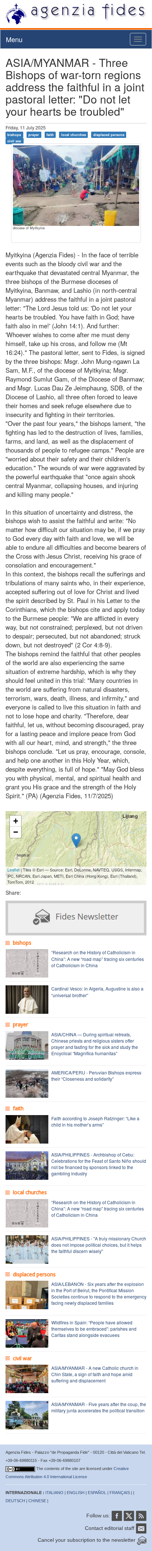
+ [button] (15, 821)
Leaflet (13, 870)
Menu (14, 39)
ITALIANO (54, 1492)
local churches (73, 134)
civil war (14, 141)
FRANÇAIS (120, 1492)
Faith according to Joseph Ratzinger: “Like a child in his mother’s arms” (95, 1121)
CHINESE (37, 1500)
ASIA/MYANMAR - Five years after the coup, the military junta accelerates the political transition (98, 1407)
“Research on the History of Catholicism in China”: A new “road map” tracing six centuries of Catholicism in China (97, 958)
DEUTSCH (15, 1500)
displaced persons (108, 134)
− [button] (15, 832)
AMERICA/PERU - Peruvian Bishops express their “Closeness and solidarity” (96, 1075)
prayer (33, 134)
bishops (14, 134)
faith (50, 134)
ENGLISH (75, 1492)
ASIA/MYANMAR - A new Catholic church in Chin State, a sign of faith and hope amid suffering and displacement (94, 1374)
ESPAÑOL (97, 1492)
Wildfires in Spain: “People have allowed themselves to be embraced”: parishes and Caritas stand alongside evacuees (94, 1328)
